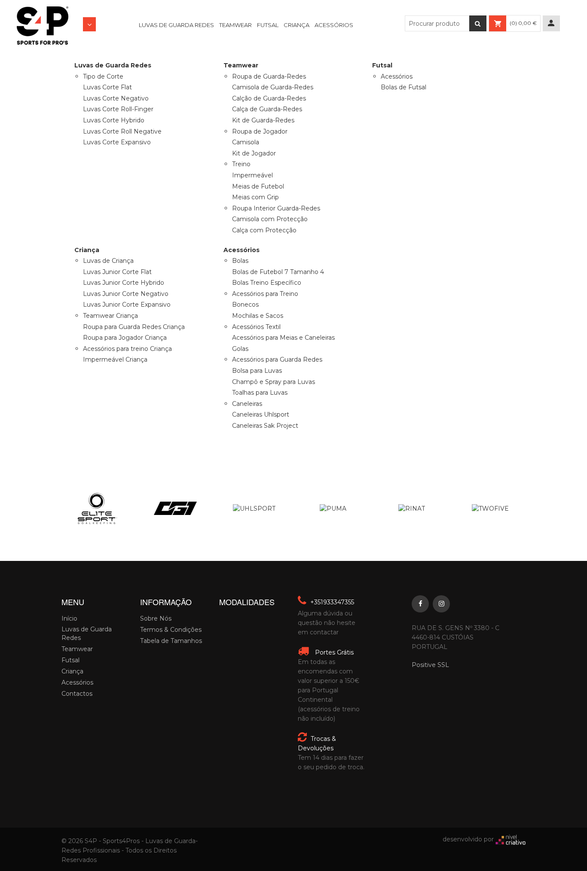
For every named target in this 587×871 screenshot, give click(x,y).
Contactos (76, 693)
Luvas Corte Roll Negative (122, 131)
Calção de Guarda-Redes (269, 98)
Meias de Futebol (258, 186)
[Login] (551, 23)
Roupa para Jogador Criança (125, 337)
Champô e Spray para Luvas (273, 382)
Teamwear (235, 24)
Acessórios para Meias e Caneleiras (283, 337)
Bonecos (245, 304)
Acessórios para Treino (265, 294)
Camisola (245, 142)
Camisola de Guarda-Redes (272, 87)
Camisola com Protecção (270, 219)
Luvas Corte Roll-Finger (118, 109)
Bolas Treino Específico (266, 282)
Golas (240, 349)
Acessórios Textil (256, 327)
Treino (241, 164)
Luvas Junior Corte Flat (117, 272)
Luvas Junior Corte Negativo (125, 294)
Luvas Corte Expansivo (117, 142)
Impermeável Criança (115, 359)
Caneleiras (247, 404)
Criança (296, 24)
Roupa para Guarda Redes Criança (134, 327)
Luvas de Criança (108, 261)
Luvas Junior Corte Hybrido (123, 282)
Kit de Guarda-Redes (263, 120)
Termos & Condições (171, 629)
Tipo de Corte (103, 76)
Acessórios (334, 24)
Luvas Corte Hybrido (113, 120)
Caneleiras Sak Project (265, 425)
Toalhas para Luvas (259, 392)
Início (69, 618)
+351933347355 (331, 602)
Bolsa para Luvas (257, 371)
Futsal (267, 24)
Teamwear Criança (110, 316)
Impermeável (252, 175)
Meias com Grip (255, 197)
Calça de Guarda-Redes (267, 109)
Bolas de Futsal (403, 87)
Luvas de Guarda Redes (176, 24)
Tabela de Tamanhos (171, 641)
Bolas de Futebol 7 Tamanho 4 (278, 272)
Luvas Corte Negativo (116, 98)
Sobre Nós (155, 618)
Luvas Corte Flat (107, 87)
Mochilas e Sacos (257, 316)
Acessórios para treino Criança (127, 349)
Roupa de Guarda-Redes (269, 76)
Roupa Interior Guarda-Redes (276, 208)
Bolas (240, 261)
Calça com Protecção (264, 230)
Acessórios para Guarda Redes (277, 359)
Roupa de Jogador (259, 131)
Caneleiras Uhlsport (260, 414)
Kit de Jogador (254, 153)
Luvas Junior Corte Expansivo (127, 304)
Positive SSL (430, 665)
